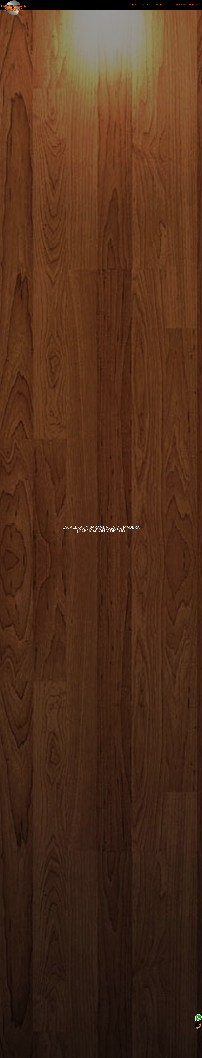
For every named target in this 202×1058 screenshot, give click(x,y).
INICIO (134, 5)
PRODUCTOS (157, 5)
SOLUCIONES (181, 5)
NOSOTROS (144, 5)
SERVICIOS (169, 5)
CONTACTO (193, 5)
